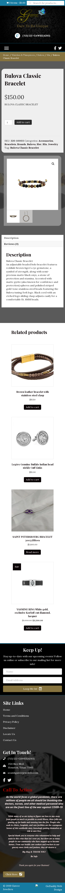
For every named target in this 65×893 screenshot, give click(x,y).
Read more (32, 552)
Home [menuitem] (6, 709)
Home (6, 55)
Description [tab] (11, 237)
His (48, 55)
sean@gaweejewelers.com (23, 772)
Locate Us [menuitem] (9, 734)
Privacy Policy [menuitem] (11, 721)
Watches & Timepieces (23, 55)
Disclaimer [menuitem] (9, 727)
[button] (53, 164)
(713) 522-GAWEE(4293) (36, 35)
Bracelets (10, 144)
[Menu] (6, 48)
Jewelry (53, 144)
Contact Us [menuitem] (9, 740)
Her (39, 144)
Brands (21, 144)
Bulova (40, 55)
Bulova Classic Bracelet (24, 147)
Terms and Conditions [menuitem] (16, 715)
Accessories (46, 140)
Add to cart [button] (32, 407)
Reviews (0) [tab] (11, 243)
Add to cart (23, 122)
